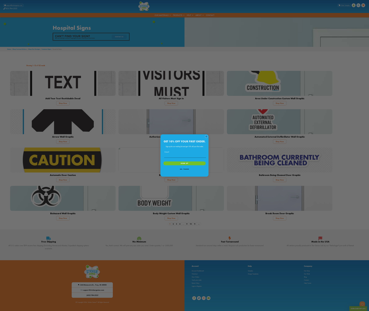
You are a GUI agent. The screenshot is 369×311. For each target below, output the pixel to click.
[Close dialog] (206, 136)
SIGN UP (184, 163)
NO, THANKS (184, 169)
